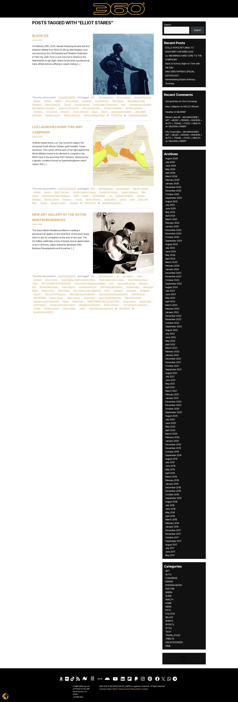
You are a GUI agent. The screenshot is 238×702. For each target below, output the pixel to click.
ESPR (76, 195)
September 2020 (173, 412)
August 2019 (171, 458)
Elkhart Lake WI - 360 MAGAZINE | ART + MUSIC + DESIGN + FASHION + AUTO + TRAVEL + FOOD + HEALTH (183, 120)
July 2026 (170, 162)
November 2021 (173, 362)
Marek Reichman (133, 297)
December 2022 (173, 315)
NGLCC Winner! (191, 106)
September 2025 (173, 197)
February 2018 (172, 523)
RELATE (169, 617)
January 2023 (172, 312)
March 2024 (171, 262)
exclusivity (131, 290)
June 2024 (170, 251)
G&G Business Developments (113, 294)
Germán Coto (138, 294)
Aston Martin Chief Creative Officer (78, 279)
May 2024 (170, 255)
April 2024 (170, 258)
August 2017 (171, 544)
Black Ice (40, 36)
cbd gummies (171, 101)
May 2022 (170, 340)
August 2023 (171, 287)
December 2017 (173, 530)
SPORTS (169, 624)
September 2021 (173, 369)
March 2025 (171, 219)
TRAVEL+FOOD (172, 635)
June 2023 (170, 294)
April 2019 (170, 473)
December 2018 (173, 487)
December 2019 (173, 444)
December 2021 (173, 358)
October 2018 (172, 494)
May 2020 (170, 426)
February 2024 (172, 265)
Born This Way (62, 192)
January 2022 (172, 355)
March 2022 (171, 348)
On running (51, 111)
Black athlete (71, 101)
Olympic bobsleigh (113, 108)
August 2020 (171, 415)
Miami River (77, 301)
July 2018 (170, 505)
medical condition (124, 195)
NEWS (168, 606)
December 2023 (173, 272)
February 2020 (172, 437)
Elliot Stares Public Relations (56, 195)
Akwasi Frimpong (142, 97)
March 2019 (171, 476)
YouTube (74, 203)
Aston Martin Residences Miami (90, 283)
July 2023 (170, 290)
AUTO (168, 574)
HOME (168, 603)
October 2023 (172, 280)
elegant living (48, 290)
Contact (145, 689)
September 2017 (173, 541)
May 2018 (170, 512)
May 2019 (170, 469)
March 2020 (171, 433)
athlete (37, 101)
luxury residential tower (110, 297)
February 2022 (172, 351)
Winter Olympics (72, 115)
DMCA (115, 689)
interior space (56, 297)
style (132, 199)
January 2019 (171, 483)
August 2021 (171, 373)
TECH (168, 631)
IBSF (123, 104)
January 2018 (171, 526)
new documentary (91, 108)
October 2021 (172, 365)
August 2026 (171, 158)
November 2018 (173, 491)
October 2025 (172, 194)
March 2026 (171, 176)
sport (94, 111)
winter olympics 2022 (94, 115)
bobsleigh (86, 101)
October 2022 (172, 323)
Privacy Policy (135, 689)
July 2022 (170, 333)
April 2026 (170, 172)
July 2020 (170, 419)
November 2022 (173, 319)
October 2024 (172, 237)
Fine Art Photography (55, 294)
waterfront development (101, 308)
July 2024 (170, 247)
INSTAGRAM (99, 195)
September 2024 (173, 240)
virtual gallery (69, 308)
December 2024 (173, 230)
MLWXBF (181, 112)
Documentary (102, 101)
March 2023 (171, 305)
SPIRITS (169, 621)
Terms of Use (124, 689)
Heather (169, 112)
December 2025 (173, 187)
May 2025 (170, 212)
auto (111, 283)
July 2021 (169, 376)
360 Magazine (105, 97)
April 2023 (170, 301)
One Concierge (189, 101)
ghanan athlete (82, 104)
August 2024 (171, 244)
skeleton (65, 111)
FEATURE (169, 588)
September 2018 (173, 498)
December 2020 (173, 401)
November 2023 (173, 276)
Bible (109, 689)
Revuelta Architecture (89, 304)
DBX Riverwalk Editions (111, 287)
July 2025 (170, 205)
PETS (168, 610)
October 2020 (172, 408)
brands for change (109, 192)
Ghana (67, 104)
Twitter (43, 203)
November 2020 (173, 405)
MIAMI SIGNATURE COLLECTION (103, 301)
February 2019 (172, 480)
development (132, 287)
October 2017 (172, 537)
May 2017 (170, 555)
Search (167, 24)
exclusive (118, 290)
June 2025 (170, 208)
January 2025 (172, 226)
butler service (68, 287)
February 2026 (172, 180)
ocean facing (129, 301)
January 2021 (171, 398)
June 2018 (170, 508)
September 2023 (173, 283)
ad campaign (123, 188)
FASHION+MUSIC (173, 585)
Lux (110, 195)
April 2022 (170, 344)
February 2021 (172, 394)
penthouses (145, 301)
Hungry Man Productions (105, 104)
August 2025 (171, 201)
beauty (47, 192)
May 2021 (170, 383)
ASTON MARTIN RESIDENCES (56, 283)
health (86, 195)
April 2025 (170, 215)
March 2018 (171, 519)
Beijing (58, 101)
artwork (37, 279)
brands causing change (84, 192)
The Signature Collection (135, 304)
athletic (47, 101)
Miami (66, 301)
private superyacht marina (62, 304)
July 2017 (169, 548)
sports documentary (121, 111)
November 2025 (173, 190)
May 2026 (170, 169)
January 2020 (172, 440)
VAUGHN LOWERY (177, 126)
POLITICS (170, 613)
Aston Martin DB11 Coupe (111, 279)
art (118, 276)
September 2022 (173, 326)
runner (78, 199)
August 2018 (171, 501)
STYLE (168, 628)
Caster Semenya (129, 192)
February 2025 (172, 222)
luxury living (89, 297)
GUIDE (168, 596)
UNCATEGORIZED (67, 97)
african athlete (124, 97)
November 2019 (173, 448)
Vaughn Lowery (52, 115)
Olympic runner (51, 199)
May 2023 (170, 297)
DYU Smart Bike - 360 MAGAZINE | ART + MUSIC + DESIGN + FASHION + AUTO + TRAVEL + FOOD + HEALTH (183, 134)
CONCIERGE (171, 578)
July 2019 (170, 462)
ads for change (140, 188)
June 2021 (170, 380)
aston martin (51, 279)
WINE (168, 646)
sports (104, 111)
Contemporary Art (87, 287)
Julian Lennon (73, 297)
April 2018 (170, 516)
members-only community (46, 301)
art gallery (128, 276)
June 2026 (170, 165)
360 (93, 97)
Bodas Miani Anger (49, 287)
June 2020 (170, 423)
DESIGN (169, 581)
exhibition (145, 290)
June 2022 (170, 337)
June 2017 (170, 551)
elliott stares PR (52, 104)
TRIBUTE (169, 638)
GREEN (168, 592)
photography (40, 304)
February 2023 (172, 308)
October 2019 (172, 451)
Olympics (38, 111)
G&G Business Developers (82, 294)
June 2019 (170, 465)
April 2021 (170, 387)
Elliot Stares (118, 101)
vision (82, 308)
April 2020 (170, 430)
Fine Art (37, 294)
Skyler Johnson (80, 111)
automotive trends (126, 283)
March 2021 (171, 390)
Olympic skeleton (134, 108)
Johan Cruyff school (69, 108)
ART (167, 571)
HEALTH (169, 599)
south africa (110, 199)
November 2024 (173, 233)
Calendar (102, 689)
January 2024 (172, 269)
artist (139, 276)
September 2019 (173, 455)
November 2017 (173, 533)
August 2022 (171, 330)
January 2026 (172, 183)
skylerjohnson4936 (137, 115)
